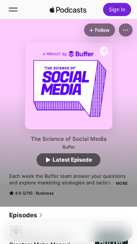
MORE (122, 183)
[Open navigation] (13, 9)
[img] (68, 9)
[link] (26, 215)
